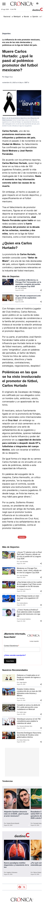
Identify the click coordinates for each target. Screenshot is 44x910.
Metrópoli (17, 16)
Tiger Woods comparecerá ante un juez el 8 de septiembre (28, 297)
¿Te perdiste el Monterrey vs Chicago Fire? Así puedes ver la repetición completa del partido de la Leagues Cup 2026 (28, 283)
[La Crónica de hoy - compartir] (41, 290)
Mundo (26, 16)
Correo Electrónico (11, 645)
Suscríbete (10, 661)
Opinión (35, 16)
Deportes (6, 33)
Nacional (7, 16)
